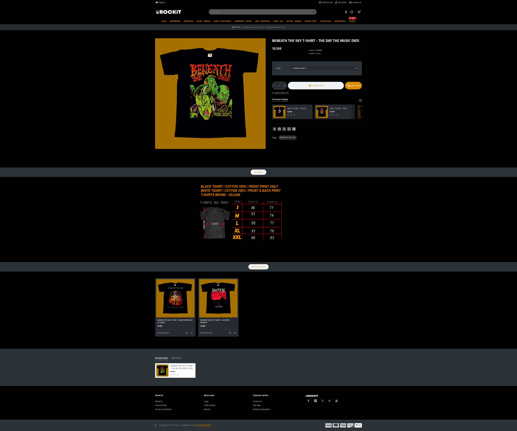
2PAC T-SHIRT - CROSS (296, 108)
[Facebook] (308, 401)
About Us (159, 395)
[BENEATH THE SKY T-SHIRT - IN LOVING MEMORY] (218, 298)
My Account (209, 395)
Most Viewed (176, 358)
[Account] (346, 11)
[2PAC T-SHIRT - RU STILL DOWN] (364, 112)
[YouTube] (336, 401)
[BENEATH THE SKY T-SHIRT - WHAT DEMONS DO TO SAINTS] (175, 298)
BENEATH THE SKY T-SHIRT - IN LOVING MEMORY (214, 321)
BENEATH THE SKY (287, 137)
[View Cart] (359, 12)
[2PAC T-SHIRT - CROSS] (279, 112)
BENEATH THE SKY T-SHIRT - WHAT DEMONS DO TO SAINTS (175, 321)
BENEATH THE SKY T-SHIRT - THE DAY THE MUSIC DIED (181, 367)
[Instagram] (315, 401)
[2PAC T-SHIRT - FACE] (322, 112)
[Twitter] (322, 401)
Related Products (259, 267)
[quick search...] (314, 12)
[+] (284, 85)
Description (258, 172)
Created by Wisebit (203, 425)
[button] (316, 85)
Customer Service (260, 395)
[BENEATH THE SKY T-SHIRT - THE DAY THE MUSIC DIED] (162, 370)
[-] (274, 85)
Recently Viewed (161, 358)
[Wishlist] (352, 11)
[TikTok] (329, 401)
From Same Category (280, 99)
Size (278, 68)
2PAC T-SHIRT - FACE (338, 108)
